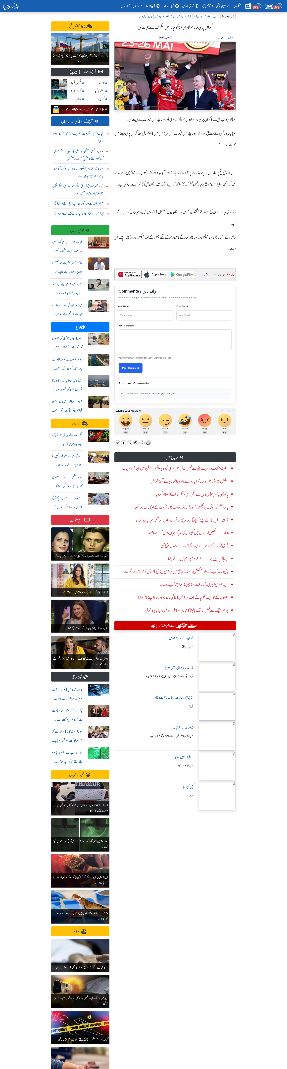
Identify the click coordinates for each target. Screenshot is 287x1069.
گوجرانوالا (76, 90)
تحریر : (191, 706)
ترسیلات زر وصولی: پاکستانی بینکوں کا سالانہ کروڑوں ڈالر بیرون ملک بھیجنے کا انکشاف (67, 507)
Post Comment (130, 368)
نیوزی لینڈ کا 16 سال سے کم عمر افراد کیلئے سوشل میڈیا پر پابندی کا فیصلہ (67, 740)
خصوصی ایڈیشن (223, 6)
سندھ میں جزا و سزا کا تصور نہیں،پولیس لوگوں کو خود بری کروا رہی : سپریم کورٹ (79, 172)
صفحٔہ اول (126, 6)
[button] (55, 49)
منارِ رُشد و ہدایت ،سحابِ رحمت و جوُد (174, 697)
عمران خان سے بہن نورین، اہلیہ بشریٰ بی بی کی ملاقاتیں (78, 203)
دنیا (78, 327)
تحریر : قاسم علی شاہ (186, 765)
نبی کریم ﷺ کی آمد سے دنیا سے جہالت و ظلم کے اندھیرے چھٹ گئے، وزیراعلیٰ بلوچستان (67, 314)
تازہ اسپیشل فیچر (78, 26)
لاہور (102, 82)
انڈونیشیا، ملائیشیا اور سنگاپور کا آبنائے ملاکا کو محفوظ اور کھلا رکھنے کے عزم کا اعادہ (67, 389)
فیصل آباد (76, 82)
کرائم (76, 931)
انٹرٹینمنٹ (76, 520)
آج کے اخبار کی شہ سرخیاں (77, 121)
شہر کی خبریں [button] (188, 6)
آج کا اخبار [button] (150, 6)
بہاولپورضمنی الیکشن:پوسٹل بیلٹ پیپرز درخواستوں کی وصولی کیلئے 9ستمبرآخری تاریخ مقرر (78, 154)
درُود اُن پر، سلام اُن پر (182, 727)
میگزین (237, 6)
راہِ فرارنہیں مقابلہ (183, 757)
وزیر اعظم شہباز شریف (205, 16)
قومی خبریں (77, 230)
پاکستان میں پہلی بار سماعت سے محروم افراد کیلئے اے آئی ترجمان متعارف (67, 719)
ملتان (79, 98)
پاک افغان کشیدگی (164, 16)
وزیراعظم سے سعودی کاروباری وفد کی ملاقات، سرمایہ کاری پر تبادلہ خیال (67, 486)
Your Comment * (127, 325)
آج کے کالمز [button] (169, 6)
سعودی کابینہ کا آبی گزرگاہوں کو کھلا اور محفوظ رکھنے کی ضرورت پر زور (67, 347)
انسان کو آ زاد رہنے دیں (181, 638)
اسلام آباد (99, 90)
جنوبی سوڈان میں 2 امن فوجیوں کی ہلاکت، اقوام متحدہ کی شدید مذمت (67, 410)
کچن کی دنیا (188, 787)
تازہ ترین (137, 6)
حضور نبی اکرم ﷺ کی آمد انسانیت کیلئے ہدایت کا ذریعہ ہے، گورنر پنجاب (67, 293)
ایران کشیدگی (184, 16)
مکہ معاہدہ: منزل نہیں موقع (179, 668)
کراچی (101, 98)
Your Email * (182, 306)
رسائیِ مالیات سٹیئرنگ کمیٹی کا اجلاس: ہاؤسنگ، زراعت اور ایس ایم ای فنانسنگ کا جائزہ (67, 465)
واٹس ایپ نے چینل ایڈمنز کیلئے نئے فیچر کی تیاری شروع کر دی (67, 762)
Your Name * (124, 306)
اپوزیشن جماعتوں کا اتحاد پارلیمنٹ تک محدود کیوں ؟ (79, 213)
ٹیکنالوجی (76, 677)
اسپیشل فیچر (207, 6)
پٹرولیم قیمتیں (145, 16)
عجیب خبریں (76, 774)
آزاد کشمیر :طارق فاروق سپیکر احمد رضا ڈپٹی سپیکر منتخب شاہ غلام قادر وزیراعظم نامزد (78, 189)
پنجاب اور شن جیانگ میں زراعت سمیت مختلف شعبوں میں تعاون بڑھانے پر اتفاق (67, 251)
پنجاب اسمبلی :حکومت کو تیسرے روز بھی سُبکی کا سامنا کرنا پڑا (78, 137)
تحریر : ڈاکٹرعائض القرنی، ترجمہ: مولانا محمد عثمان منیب (172, 736)
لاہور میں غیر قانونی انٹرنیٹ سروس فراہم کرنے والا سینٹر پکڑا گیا (67, 698)
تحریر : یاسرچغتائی (187, 646)
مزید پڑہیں (172, 457)
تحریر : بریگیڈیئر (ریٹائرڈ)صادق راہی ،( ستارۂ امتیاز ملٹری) (170, 676)
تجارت (76, 423)
